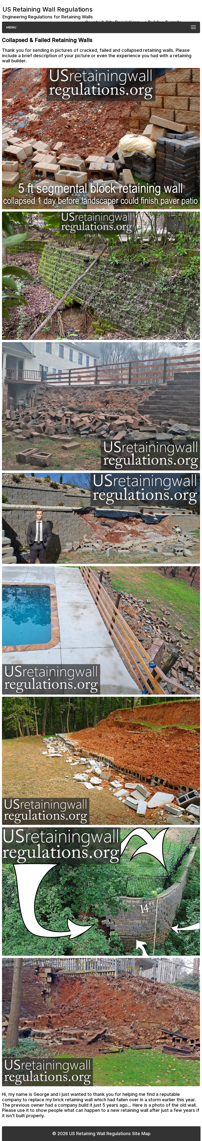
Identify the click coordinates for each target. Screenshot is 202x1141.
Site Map (141, 1133)
